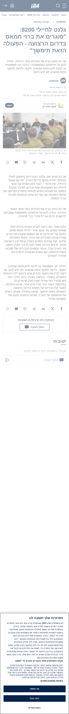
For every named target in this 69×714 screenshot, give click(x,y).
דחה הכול (34, 698)
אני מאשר (34, 689)
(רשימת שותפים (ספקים (51, 680)
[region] (34, 663)
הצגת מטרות (34, 708)
